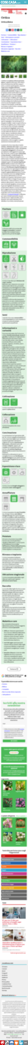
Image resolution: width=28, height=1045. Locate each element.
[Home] (10, 2)
